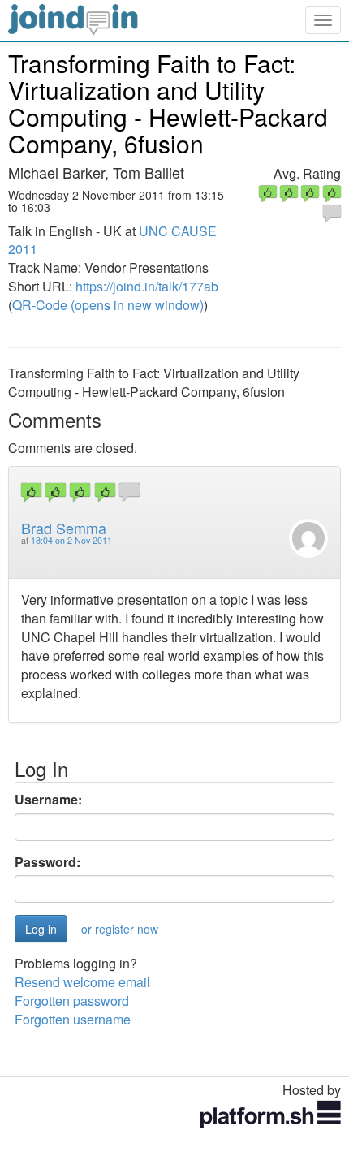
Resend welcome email (82, 982)
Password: (47, 862)
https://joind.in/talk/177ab (146, 286)
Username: (48, 800)
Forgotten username (73, 1019)
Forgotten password (72, 1000)
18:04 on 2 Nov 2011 (71, 540)
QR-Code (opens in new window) (108, 304)
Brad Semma (63, 527)
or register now (119, 929)
